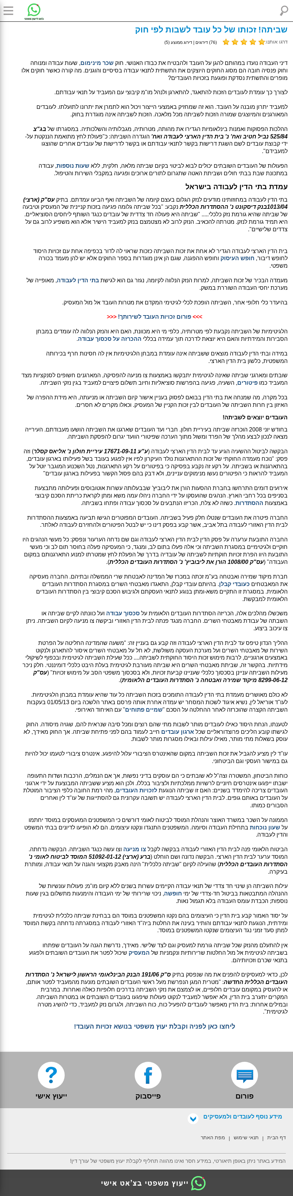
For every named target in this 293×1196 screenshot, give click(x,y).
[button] (11, 10)
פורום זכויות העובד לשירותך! (154, 317)
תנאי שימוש (246, 1137)
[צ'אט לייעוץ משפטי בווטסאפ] (28, 10)
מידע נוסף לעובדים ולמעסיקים (242, 1117)
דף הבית (276, 1137)
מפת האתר (213, 1137)
